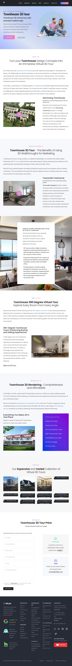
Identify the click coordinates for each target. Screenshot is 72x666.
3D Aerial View (35, 620)
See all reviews (12, 624)
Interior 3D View (51, 425)
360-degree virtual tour (40, 310)
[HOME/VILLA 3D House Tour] (27, 483)
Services (34, 3)
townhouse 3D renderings (24, 71)
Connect (60, 550)
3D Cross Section (35, 628)
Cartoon (22, 627)
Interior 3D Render (35, 618)
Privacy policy (49, 660)
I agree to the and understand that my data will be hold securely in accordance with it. (18, 584)
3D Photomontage (35, 622)
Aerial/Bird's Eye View (53, 438)
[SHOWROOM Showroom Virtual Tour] (61, 501)
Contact (22, 620)
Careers (22, 612)
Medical (22, 629)
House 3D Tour (46, 609)
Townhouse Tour (47, 616)
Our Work (9, 37)
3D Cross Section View (53, 429)
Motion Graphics (24, 637)
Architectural (10, 11)
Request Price (64, 3)
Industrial (22, 635)
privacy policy (14, 583)
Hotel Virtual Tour (47, 633)
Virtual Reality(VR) (35, 646)
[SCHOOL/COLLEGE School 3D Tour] (27, 501)
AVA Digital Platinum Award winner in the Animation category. (13, 633)
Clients (22, 616)
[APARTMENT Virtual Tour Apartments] (10, 483)
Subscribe (62, 644)
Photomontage (51, 442)
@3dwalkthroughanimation (60, 640)
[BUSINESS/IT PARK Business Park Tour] (44, 495)
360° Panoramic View (53, 434)
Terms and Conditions (60, 660)
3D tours (16, 161)
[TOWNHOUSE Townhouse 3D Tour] (61, 478)
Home (20, 3)
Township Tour (46, 618)
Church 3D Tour (46, 648)
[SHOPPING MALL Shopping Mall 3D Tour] (10, 501)
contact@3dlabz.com (61, 623)
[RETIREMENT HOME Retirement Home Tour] (44, 483)
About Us (46, 3)
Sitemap (42, 660)
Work (40, 3)
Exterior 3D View (51, 421)
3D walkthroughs (38, 86)
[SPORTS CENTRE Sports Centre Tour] (44, 501)
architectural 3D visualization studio (28, 403)
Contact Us (54, 3)
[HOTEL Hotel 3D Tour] (61, 495)
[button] (33, 438)
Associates (23, 614)
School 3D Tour (46, 642)
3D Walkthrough (35, 607)
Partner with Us (24, 610)
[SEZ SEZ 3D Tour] (27, 495)
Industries (26, 3)
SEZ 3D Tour (46, 636)
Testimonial (23, 618)
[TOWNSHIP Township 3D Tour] (10, 494)
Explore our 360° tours (9, 365)
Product (22, 631)
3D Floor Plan (50, 446)
